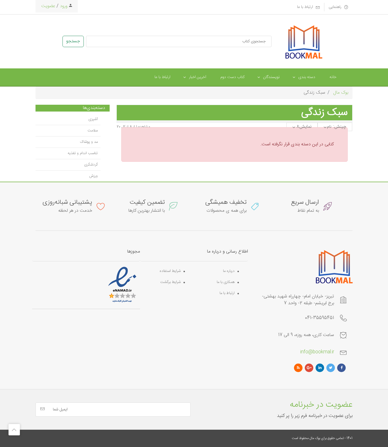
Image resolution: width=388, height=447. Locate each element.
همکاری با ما (226, 282)
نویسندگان (271, 77)
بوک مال (340, 92)
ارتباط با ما (162, 77)
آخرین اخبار (197, 77)
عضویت (48, 6)
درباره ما (229, 271)
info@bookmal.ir (317, 352)
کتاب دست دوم (232, 77)
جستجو (73, 41)
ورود (63, 6)
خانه (332, 77)
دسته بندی (306, 77)
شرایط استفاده (170, 271)
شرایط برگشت (170, 282)
